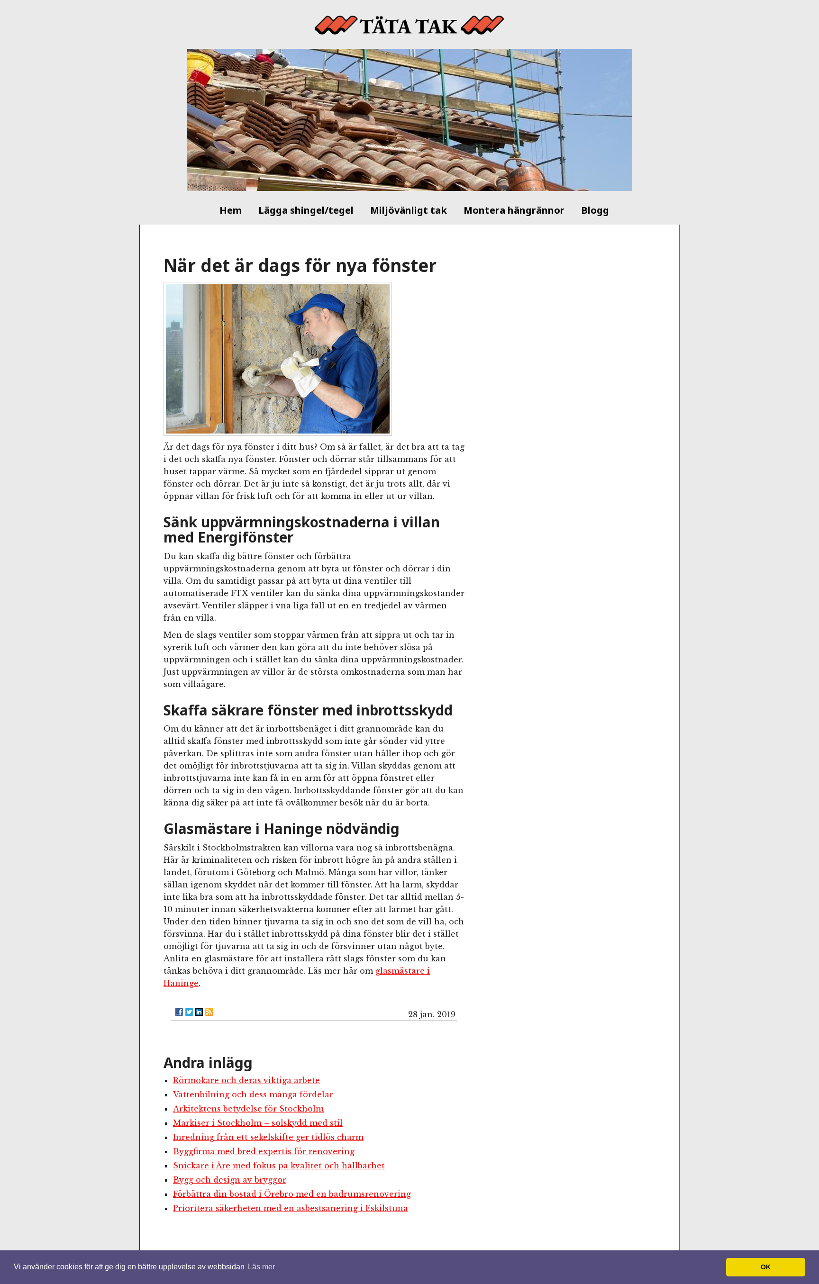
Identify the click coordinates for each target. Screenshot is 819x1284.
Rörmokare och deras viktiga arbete (246, 1080)
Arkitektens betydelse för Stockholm (248, 1108)
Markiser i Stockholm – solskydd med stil (258, 1123)
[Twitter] (189, 1012)
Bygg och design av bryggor (229, 1180)
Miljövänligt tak (408, 210)
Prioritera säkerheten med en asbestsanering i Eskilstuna (290, 1208)
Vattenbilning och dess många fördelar (253, 1094)
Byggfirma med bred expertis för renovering (264, 1151)
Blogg (595, 210)
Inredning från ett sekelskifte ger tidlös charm (268, 1137)
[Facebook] (179, 1012)
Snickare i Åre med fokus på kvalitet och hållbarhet (279, 1165)
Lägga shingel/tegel (306, 210)
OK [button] (766, 1267)
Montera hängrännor (514, 210)
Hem (230, 210)
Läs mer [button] (261, 1267)
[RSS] (209, 1012)
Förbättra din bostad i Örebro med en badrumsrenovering (292, 1194)
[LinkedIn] (199, 1012)
